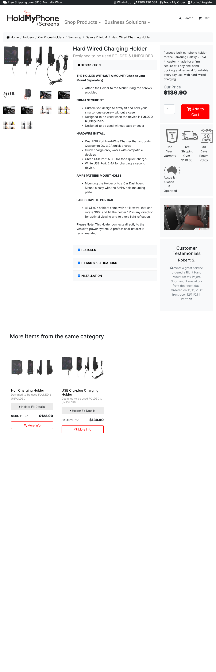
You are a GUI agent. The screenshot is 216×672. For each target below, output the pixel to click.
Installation (91, 275)
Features (88, 250)
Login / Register (201, 2)
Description (90, 65)
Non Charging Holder (27, 390)
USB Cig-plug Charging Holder (80, 392)
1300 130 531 (147, 2)
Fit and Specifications (99, 263)
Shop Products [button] (80, 22)
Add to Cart (197, 112)
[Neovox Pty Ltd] (33, 18)
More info (33, 425)
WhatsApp (123, 2)
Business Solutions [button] (125, 22)
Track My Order (174, 2)
